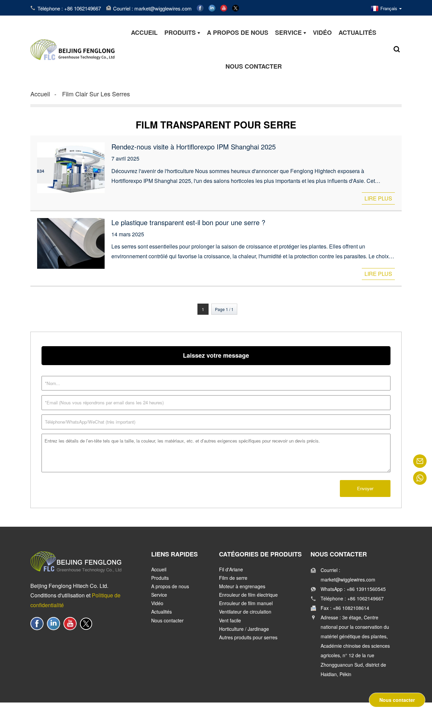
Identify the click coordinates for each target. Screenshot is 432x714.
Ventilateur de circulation (245, 611)
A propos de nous (170, 586)
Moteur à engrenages (242, 586)
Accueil (40, 93)
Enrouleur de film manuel (246, 603)
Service (159, 594)
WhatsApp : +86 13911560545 (353, 589)
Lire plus (378, 198)
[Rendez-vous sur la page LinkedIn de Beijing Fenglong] (212, 7)
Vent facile (230, 620)
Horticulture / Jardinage (244, 628)
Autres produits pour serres (248, 637)
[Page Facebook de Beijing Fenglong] (200, 7)
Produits (160, 577)
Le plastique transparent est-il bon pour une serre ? (188, 222)
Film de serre (233, 577)
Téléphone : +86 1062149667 (69, 8)
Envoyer (365, 488)
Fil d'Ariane (231, 569)
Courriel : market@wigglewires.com (152, 8)
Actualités (161, 611)
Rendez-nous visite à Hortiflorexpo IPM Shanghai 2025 (193, 146)
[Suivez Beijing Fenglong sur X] (235, 7)
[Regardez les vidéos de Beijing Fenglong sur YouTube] (223, 7)
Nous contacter (167, 620)
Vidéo (157, 603)
